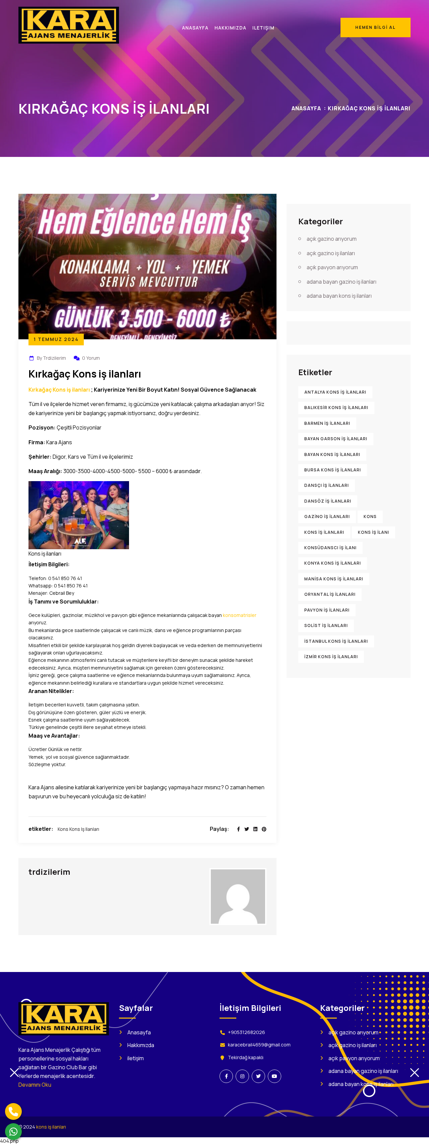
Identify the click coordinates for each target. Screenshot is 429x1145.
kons (63, 829)
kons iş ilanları (84, 829)
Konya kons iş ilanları (332, 563)
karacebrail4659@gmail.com (259, 1044)
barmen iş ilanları (327, 423)
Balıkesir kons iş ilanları (336, 408)
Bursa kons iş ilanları (332, 470)
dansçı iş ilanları (326, 486)
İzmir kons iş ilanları (331, 657)
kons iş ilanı (373, 532)
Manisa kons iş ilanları (333, 579)
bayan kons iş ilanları (332, 454)
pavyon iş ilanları (327, 610)
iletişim (135, 1058)
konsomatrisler (239, 615)
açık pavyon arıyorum (332, 267)
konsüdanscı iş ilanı (330, 548)
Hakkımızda (140, 1045)
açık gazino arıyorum (332, 239)
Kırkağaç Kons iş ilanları (59, 389)
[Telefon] (13, 1111)
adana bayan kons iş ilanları (339, 295)
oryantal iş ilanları (330, 594)
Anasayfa (306, 108)
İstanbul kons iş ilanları (336, 641)
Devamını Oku (34, 1084)
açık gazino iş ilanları (331, 253)
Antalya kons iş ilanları (335, 392)
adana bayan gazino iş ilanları (341, 281)
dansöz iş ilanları (327, 501)
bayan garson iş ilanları (335, 439)
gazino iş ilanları (327, 516)
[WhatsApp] (13, 1131)
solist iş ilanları (326, 625)
